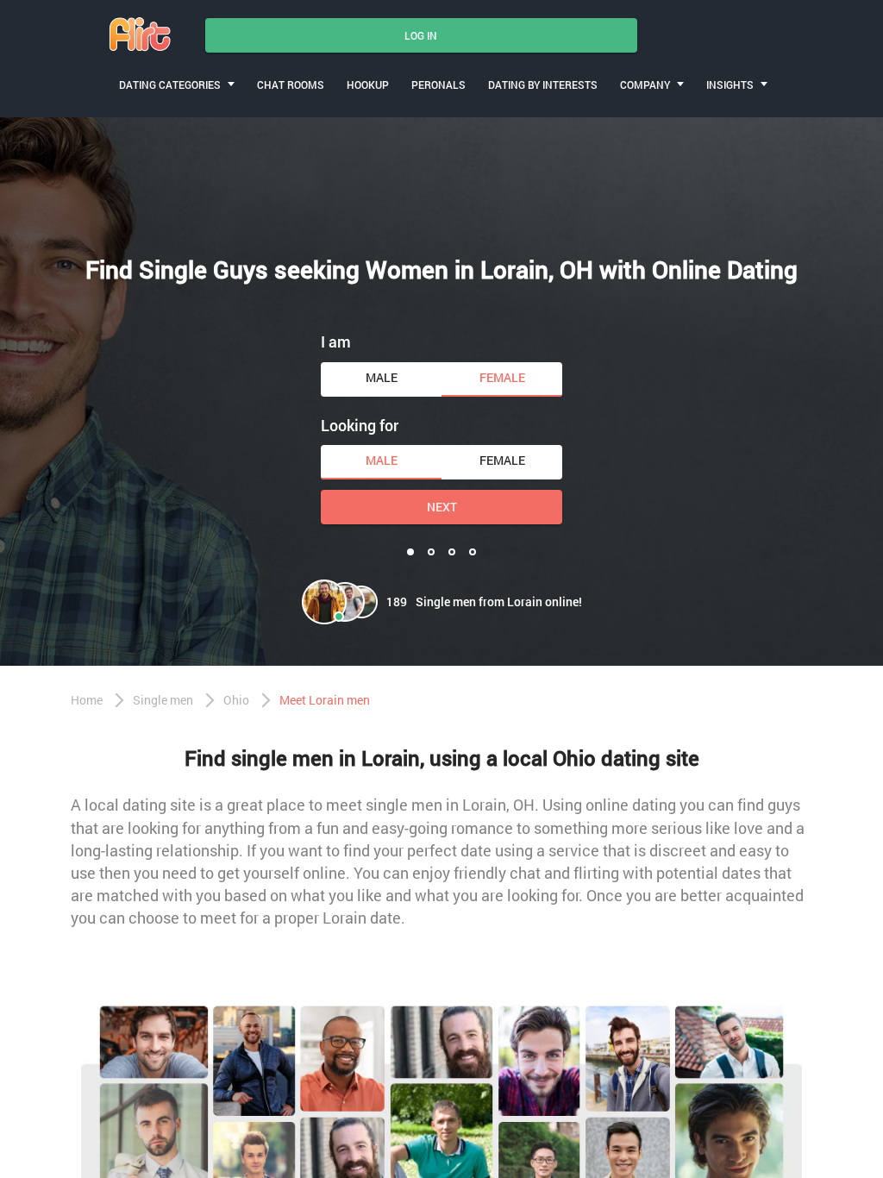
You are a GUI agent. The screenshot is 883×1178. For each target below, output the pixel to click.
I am (336, 341)
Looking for (359, 425)
